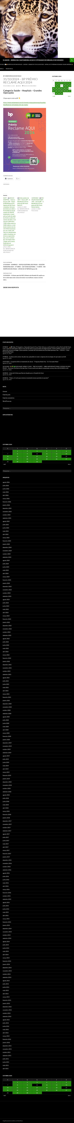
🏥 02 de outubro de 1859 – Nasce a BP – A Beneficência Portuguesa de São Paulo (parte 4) (23, 201)
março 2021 (6, 694)
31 (61, 93)
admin (19, 86)
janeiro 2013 (6, 1003)
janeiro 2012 (6, 1042)
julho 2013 (6, 984)
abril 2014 (5, 954)
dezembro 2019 (7, 743)
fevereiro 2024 (7, 580)
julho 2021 (6, 681)
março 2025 (6, 537)
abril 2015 (5, 915)
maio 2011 (6, 1065)
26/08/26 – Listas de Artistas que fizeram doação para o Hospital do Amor (23, 373)
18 (64, 88)
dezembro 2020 (7, 704)
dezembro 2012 (7, 1006)
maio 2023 (6, 609)
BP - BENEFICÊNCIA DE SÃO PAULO (12, 76)
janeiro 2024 (6, 583)
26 (67, 91)
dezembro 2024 (7, 547)
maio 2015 (6, 912)
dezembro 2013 (7, 967)
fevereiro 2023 (7, 619)
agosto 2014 (6, 941)
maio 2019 (6, 765)
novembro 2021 (7, 668)
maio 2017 (6, 844)
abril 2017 (5, 847)
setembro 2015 (7, 899)
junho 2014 (6, 948)
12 (67, 85)
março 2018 (6, 811)
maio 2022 (6, 648)
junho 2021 (6, 684)
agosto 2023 (6, 599)
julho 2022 (6, 642)
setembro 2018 (7, 791)
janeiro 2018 (6, 818)
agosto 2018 (6, 795)
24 (61, 91)
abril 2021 (5, 690)
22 (56, 91)
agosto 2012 (6, 1019)
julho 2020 (6, 720)
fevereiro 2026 (7, 502)
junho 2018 (6, 801)
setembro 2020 (7, 713)
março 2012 (6, 1036)
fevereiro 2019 (7, 775)
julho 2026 (6, 485)
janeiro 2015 (6, 925)
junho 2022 (6, 645)
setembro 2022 (7, 635)
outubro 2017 (6, 827)
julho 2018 (6, 798)
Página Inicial (9, 68)
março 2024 (6, 576)
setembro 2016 (7, 870)
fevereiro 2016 (7, 892)
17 (61, 88)
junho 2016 (6, 879)
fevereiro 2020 (7, 736)
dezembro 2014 (7, 928)
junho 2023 (6, 606)
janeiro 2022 (6, 661)
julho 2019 (6, 759)
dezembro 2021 (7, 664)
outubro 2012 (6, 1013)
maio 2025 (6, 531)
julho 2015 (6, 905)
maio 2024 (6, 570)
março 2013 (6, 997)
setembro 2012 (7, 1016)
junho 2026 (6, 489)
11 (64, 85)
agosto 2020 (6, 717)
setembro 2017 (7, 831)
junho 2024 (6, 567)
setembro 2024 (7, 557)
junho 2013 (6, 987)
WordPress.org (7, 401)
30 (59, 93)
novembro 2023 (7, 590)
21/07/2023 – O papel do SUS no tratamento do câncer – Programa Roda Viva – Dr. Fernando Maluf (30, 361)
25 (64, 91)
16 (59, 88)
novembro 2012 (7, 1010)
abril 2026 (5, 495)
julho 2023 (6, 603)
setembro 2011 (7, 1055)
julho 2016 (6, 876)
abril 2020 (5, 730)
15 (56, 88)
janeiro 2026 (6, 505)
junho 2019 (6, 762)
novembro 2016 (7, 863)
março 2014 (6, 958)
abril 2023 (5, 612)
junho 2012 (6, 1026)
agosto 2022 (6, 638)
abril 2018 (5, 808)
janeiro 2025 (6, 544)
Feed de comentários (8, 398)
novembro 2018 (7, 785)
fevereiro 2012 (7, 1039)
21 (53, 91)
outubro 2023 (6, 593)
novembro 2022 (7, 629)
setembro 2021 (7, 674)
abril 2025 (5, 534)
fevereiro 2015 (7, 922)
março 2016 (6, 889)
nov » (69, 96)
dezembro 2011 (7, 1046)
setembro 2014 (7, 938)
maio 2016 (6, 883)
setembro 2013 (7, 977)
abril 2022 (5, 651)
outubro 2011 (6, 1052)
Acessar (5, 391)
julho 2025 (6, 524)
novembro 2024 (7, 550)
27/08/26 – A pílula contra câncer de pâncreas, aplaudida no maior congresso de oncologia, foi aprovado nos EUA (34, 357)
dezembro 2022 (7, 625)
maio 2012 (6, 1029)
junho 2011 (6, 1062)
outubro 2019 (6, 749)
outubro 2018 (6, 788)
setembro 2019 (7, 752)
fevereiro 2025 (7, 541)
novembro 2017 (7, 824)
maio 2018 (6, 804)
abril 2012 (5, 1033)
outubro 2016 (6, 866)
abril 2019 (5, 769)
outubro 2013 (6, 974)
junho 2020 (6, 723)
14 (53, 88)
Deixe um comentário (30, 86)
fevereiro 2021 (7, 697)
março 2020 (6, 733)
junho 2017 (6, 840)
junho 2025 (6, 528)
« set (54, 96)
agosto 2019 (6, 756)
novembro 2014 (7, 932)
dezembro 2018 (7, 782)
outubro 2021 (6, 671)
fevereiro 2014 (7, 961)
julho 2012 (6, 1023)
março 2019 (6, 772)
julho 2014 (6, 945)
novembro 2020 (7, 707)
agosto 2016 (6, 873)
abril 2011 (5, 1068)
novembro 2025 (7, 511)
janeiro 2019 (6, 778)
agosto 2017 (6, 834)
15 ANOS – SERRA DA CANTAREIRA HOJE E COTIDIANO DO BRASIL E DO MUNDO (33, 60)
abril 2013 (5, 993)
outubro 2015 (6, 896)
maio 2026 (6, 492)
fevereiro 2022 (7, 658)
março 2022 (6, 655)
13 (70, 85)
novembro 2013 (7, 971)
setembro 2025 (7, 518)
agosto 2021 (6, 677)
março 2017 (6, 850)
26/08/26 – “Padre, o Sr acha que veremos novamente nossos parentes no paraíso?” (26, 378)
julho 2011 (6, 1059)
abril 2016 (5, 886)
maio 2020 (6, 726)
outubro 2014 (6, 935)
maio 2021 (6, 687)
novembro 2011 (7, 1049)
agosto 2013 (6, 980)
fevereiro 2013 (7, 1000)
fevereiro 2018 (7, 814)
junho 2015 (6, 909)
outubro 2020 (6, 710)
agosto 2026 (6, 482)
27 (70, 91)
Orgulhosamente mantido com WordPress (13, 1120)
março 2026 (6, 498)
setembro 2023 (7, 596)
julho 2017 (6, 837)
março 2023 (6, 616)
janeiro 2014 (6, 964)
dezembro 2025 (7, 508)
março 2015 (6, 919)
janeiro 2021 (6, 700)
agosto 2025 (6, 521)
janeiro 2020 (6, 739)
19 (67, 88)
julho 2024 (6, 563)
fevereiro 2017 (7, 853)
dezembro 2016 (7, 860)
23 (59, 91)
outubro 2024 (6, 554)
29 (56, 93)
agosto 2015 (6, 902)
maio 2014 (6, 951)
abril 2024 (5, 573)
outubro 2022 (6, 632)
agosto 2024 (6, 560)
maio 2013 (6, 990)
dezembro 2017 (7, 821)
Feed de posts (6, 394)
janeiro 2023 (6, 622)
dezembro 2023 (7, 586)
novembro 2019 (7, 746)
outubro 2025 (6, 515)
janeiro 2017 (6, 857)
